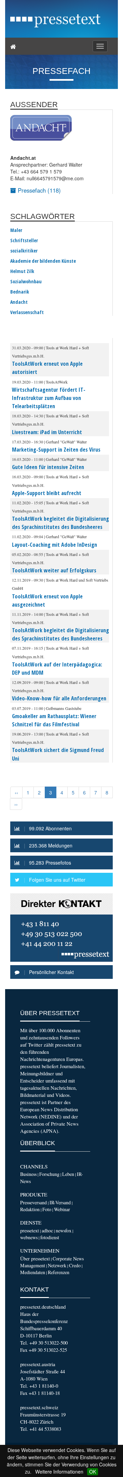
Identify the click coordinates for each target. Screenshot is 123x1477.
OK (92, 1471)
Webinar (62, 1209)
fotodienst (49, 1237)
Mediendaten (32, 1272)
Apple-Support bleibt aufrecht (46, 493)
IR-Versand (60, 1202)
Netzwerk (57, 1265)
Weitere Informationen (59, 1471)
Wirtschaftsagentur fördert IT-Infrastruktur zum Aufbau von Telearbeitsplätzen (48, 398)
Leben (68, 1174)
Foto (46, 1209)
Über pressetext (35, 1258)
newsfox (63, 1230)
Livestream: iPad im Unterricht (47, 432)
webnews (29, 1237)
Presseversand (33, 1202)
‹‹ (16, 792)
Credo (75, 1265)
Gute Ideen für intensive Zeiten (48, 467)
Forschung (49, 1174)
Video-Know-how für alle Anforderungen (59, 698)
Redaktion (30, 1209)
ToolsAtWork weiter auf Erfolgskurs (54, 570)
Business (28, 1174)
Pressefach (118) (38, 190)
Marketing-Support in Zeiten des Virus (56, 449)
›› (16, 804)
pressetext (29, 1230)
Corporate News (68, 1258)
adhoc (47, 1230)
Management (32, 1265)
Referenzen (58, 1272)
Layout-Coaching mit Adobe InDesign (54, 544)
